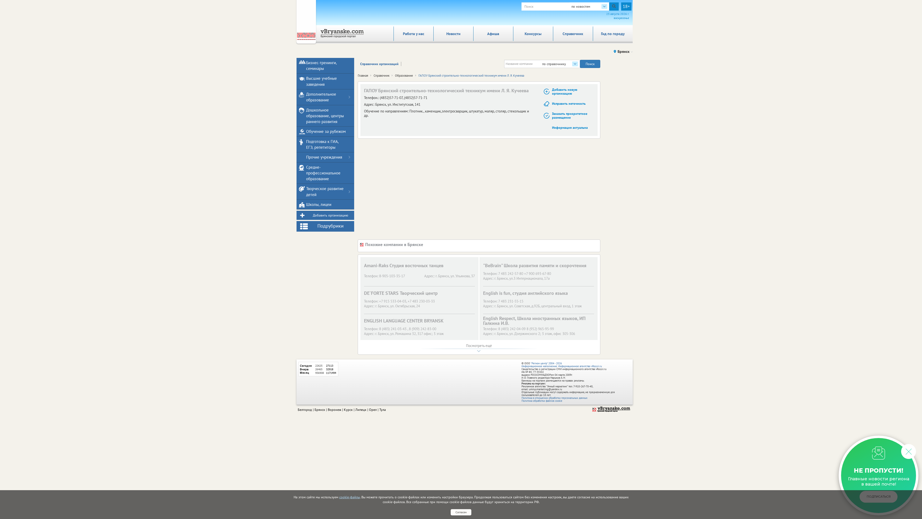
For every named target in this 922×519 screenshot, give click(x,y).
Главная (363, 76)
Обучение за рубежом (326, 131)
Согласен (461, 512)
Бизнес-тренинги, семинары (321, 65)
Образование (404, 76)
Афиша (493, 33)
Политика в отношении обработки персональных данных (555, 397)
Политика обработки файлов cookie (542, 400)
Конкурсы (533, 33)
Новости (453, 33)
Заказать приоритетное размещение (569, 115)
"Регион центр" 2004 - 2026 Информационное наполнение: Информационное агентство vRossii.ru (562, 365)
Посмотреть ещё (479, 345)
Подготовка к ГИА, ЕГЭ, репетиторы (322, 144)
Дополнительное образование (321, 97)
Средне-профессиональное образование (323, 173)
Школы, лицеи (318, 204)
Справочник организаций (379, 64)
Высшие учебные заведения (321, 81)
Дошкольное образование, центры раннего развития (325, 115)
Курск (348, 410)
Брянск (320, 410)
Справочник (573, 33)
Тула (382, 410)
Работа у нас (413, 33)
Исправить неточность (569, 103)
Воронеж (334, 410)
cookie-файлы (349, 497)
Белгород (305, 410)
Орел (373, 410)
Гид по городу (613, 33)
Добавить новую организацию (564, 91)
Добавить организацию (330, 215)
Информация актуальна (570, 127)
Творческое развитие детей (325, 191)
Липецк (360, 410)
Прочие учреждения (324, 157)
